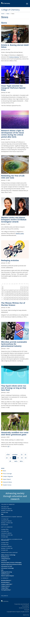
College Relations (5, 558)
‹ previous (15, 454)
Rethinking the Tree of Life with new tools (12, 176)
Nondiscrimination (24, 608)
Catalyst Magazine (8, 476)
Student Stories (7, 485)
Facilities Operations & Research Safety (11, 564)
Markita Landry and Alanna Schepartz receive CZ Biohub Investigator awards (13, 219)
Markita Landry (20, 233)
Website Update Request (7, 575)
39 (26, 458)
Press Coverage (7, 473)
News (7, 13)
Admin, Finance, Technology (8, 555)
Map (2, 514)
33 (26, 455)
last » (22, 461)
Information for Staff (6, 566)
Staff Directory (5, 574)
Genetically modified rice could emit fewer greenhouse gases (14, 433)
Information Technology (7, 568)
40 (10, 461)
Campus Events (5, 586)
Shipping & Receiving (6, 572)
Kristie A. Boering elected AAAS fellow (15, 46)
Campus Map (5, 588)
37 (18, 458)
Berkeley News (5, 582)
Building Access (5, 556)
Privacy (26, 609)
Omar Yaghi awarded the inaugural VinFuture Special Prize (13, 88)
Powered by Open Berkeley (21, 604)
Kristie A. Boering (14, 57)
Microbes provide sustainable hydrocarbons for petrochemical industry (14, 344)
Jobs (2, 570)
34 (7, 458)
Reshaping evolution (10, 260)
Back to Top (26, 615)
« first (8, 454)
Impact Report (7, 479)
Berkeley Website (6, 580)
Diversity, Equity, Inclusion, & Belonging (11, 562)
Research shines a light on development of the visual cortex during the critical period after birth (12, 133)
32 (22, 455)
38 (22, 458)
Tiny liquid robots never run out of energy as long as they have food (13, 388)
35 (11, 458)
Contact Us (4, 560)
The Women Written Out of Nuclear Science (13, 304)
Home (2, 13)
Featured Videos (7, 482)
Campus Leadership (6, 584)
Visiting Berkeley (6, 590)
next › (16, 461)
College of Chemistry (10, 9)
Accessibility (25, 606)
